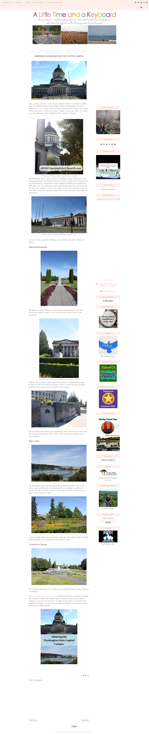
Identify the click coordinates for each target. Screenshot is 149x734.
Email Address (108, 518)
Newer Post (33, 720)
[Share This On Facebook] (83, 675)
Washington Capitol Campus (76, 51)
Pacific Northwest (45, 51)
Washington (59, 51)
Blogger (111, 280)
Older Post (85, 720)
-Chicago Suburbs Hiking (54, 2)
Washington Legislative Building (59, 53)
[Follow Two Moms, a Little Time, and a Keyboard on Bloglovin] (108, 461)
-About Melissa (7, 2)
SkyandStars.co (89, 732)
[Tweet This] (86, 675)
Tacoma (40, 108)
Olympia (33, 51)
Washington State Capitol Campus (45, 596)
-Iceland (27, 2)
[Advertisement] (108, 77)
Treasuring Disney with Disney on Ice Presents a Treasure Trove (108, 166)
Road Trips (18, 2)
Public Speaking (38, 2)
